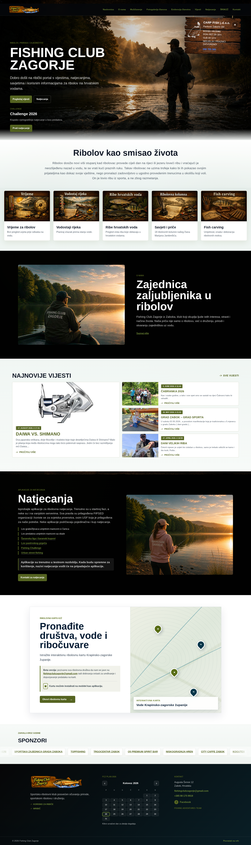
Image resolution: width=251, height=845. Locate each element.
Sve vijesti (231, 375)
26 (122, 814)
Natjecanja (210, 9)
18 (114, 809)
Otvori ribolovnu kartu (57, 699)
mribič (37, 808)
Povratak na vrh (231, 841)
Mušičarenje (136, 9)
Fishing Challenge (31, 548)
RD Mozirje (231, 751)
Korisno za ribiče (43, 804)
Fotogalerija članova (157, 9)
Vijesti (198, 9)
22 (147, 809)
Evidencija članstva (181, 9)
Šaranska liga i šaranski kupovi (38, 538)
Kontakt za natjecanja (32, 577)
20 (131, 809)
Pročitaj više (27, 452)
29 (147, 814)
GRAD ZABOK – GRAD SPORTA (182, 417)
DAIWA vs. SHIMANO (38, 434)
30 (155, 814)
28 (139, 814)
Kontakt (237, 9)
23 (155, 809)
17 (106, 809)
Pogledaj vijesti (21, 99)
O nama (122, 9)
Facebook (183, 802)
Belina (73, 751)
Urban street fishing (32, 553)
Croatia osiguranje (134, 751)
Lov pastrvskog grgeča (34, 543)
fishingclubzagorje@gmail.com (60, 673)
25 (114, 814)
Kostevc (188, 751)
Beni (89, 751)
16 (155, 805)
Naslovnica (108, 9)
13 (131, 805)
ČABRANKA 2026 (172, 391)
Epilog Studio (165, 751)
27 (131, 814)
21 (139, 809)
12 (122, 805)
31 (106, 819)
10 (106, 805)
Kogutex (25, 751)
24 (106, 814)
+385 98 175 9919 (183, 796)
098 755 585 (209, 49)
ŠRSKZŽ (224, 9)
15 (147, 805)
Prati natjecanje (21, 128)
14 (139, 805)
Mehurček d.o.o (50, 751)
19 (122, 809)
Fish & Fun (209, 751)
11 (114, 805)
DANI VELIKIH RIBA (174, 443)
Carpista (106, 751)
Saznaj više (142, 333)
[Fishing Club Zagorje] (28, 10)
